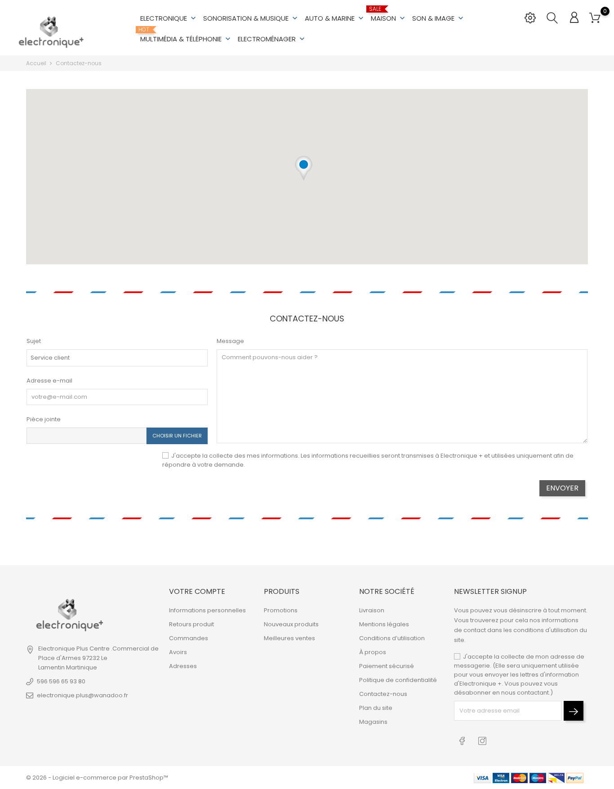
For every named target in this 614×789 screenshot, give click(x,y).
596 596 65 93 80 (61, 681)
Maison (389, 14)
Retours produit (191, 624)
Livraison (371, 610)
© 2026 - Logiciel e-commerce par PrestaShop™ (97, 777)
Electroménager (272, 39)
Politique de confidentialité (398, 680)
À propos (372, 652)
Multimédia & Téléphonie (186, 35)
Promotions (281, 610)
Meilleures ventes (289, 638)
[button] (303, 174)
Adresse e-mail (49, 380)
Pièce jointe (44, 419)
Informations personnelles (207, 610)
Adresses (183, 666)
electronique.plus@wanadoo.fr (82, 695)
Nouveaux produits (291, 624)
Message (230, 341)
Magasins (373, 722)
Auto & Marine (335, 18)
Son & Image (438, 18)
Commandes (188, 638)
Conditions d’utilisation (392, 638)
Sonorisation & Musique (251, 18)
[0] (595, 18)
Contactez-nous (383, 694)
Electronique (169, 18)
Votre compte (197, 591)
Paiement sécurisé (386, 666)
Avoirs (178, 652)
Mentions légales (384, 624)
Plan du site (375, 708)
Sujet (34, 341)
